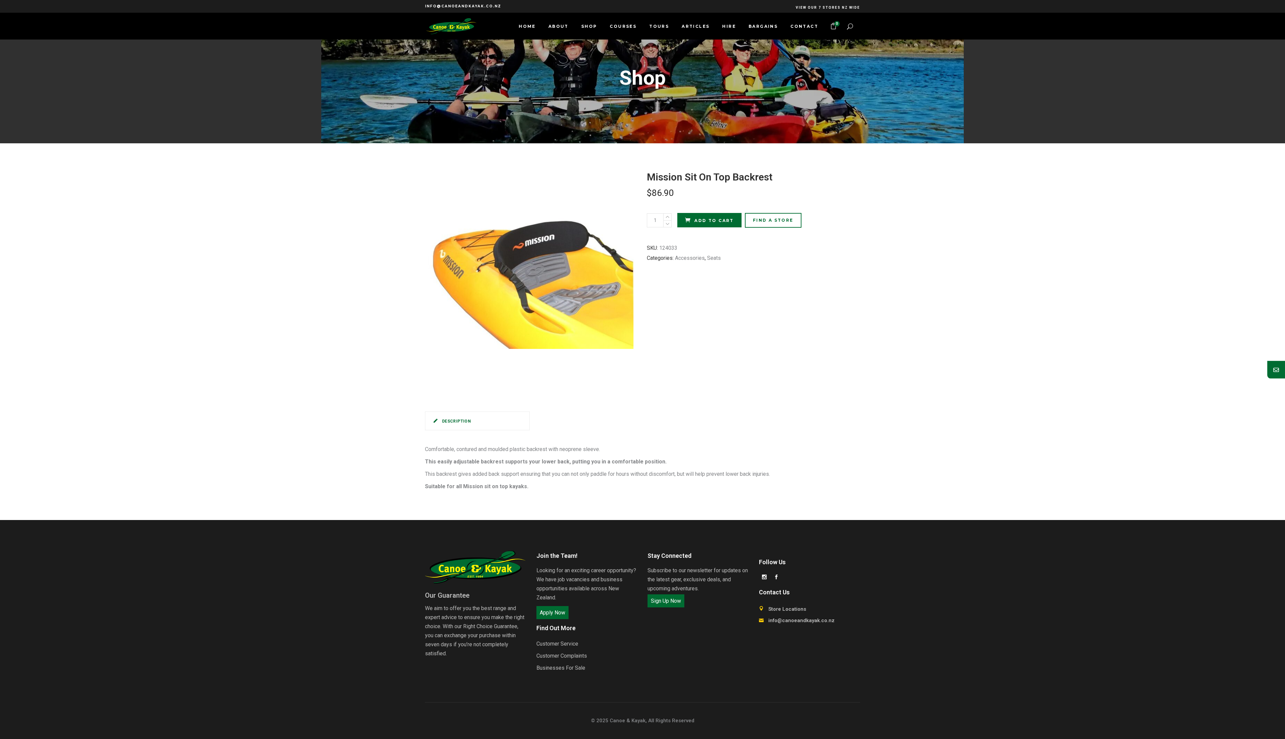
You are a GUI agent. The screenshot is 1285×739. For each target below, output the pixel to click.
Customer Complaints (561, 656)
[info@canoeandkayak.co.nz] (1276, 369)
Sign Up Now (666, 601)
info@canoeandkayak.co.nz (463, 6)
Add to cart (714, 220)
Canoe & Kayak (628, 721)
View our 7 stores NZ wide (828, 7)
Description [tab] (456, 421)
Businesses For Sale (560, 668)
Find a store (773, 220)
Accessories (690, 258)
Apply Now (552, 612)
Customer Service (557, 644)
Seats (714, 258)
